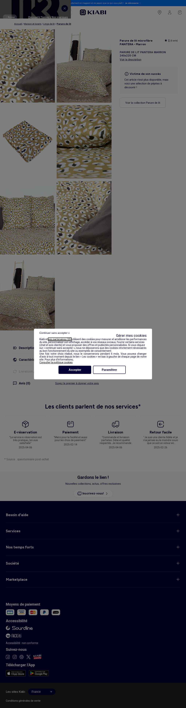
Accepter (75, 369)
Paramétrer (109, 369)
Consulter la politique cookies (56, 362)
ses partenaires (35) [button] (59, 339)
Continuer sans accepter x (54, 332)
